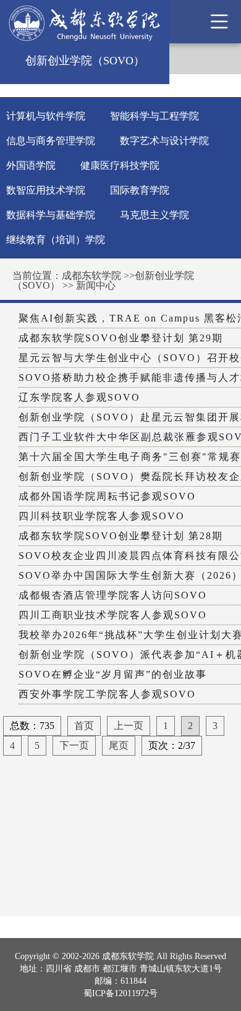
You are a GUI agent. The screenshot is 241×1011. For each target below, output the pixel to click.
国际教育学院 (139, 190)
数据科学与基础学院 (50, 215)
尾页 (119, 745)
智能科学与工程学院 (154, 116)
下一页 (74, 745)
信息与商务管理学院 (50, 140)
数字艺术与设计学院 (164, 140)
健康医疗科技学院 (119, 165)
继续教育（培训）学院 (55, 239)
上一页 (128, 725)
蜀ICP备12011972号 (120, 993)
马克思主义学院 (154, 215)
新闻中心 (96, 285)
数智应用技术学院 (45, 190)
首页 (84, 725)
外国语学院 (31, 165)
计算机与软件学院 (45, 116)
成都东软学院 (91, 275)
